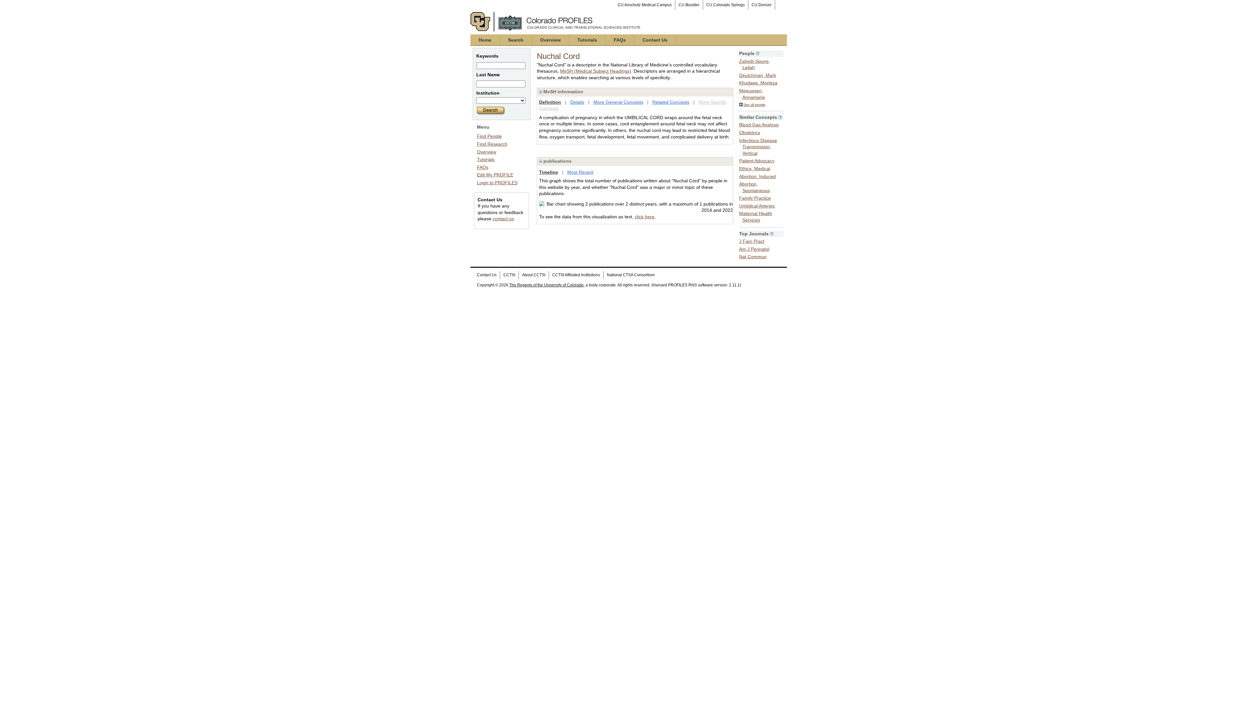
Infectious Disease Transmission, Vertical (758, 147)
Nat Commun (753, 256)
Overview (550, 40)
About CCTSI (533, 275)
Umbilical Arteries (757, 205)
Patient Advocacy (756, 160)
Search (515, 40)
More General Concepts (618, 102)
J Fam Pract (751, 241)
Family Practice (755, 198)
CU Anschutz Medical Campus (645, 5)
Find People (489, 136)
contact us (503, 218)
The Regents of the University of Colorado (546, 285)
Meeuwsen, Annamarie (752, 94)
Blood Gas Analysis (759, 124)
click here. (645, 216)
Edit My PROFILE (495, 174)
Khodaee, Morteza (758, 82)
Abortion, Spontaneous (754, 187)
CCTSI (509, 275)
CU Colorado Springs (725, 5)
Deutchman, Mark (757, 75)
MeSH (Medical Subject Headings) (595, 71)
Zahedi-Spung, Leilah (754, 64)
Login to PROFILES (497, 182)
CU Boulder (689, 5)
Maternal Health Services (755, 217)
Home (485, 40)
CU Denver (762, 5)
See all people (754, 105)
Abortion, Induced (757, 176)
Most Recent (580, 172)
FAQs (620, 40)
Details (577, 102)
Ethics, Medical (754, 168)
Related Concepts (670, 102)
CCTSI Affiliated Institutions (576, 275)
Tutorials (587, 40)
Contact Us (655, 40)
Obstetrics (749, 132)
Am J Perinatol (754, 249)
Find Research (492, 144)
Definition (550, 102)
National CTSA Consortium (631, 275)
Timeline (548, 172)
